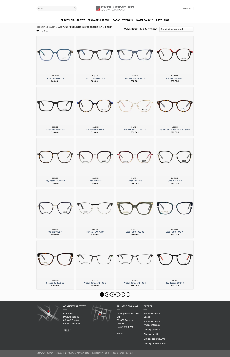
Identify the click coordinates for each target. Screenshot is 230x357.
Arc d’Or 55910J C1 (174, 78)
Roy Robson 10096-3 (55, 181)
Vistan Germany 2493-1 (135, 283)
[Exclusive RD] (115, 8)
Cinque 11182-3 (175, 181)
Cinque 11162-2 (95, 181)
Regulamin (60, 353)
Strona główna (46, 27)
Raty (159, 20)
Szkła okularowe (98, 20)
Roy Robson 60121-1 (175, 283)
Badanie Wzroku (123, 20)
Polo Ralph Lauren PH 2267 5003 (175, 130)
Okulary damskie (152, 329)
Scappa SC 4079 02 (55, 283)
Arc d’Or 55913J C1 (55, 78)
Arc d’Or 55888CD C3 (135, 78)
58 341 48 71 (73, 323)
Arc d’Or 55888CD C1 (95, 78)
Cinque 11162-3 (135, 181)
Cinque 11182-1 (55, 232)
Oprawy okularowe (72, 20)
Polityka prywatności (79, 353)
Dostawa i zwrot (45, 353)
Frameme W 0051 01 (95, 232)
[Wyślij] (74, 8)
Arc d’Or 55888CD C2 (55, 130)
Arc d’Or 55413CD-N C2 (135, 130)
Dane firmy (97, 353)
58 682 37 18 (126, 327)
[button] (186, 8)
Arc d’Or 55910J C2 (95, 130)
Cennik (108, 353)
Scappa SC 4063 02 (135, 232)
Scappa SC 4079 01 (175, 232)
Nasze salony (144, 20)
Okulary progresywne (154, 339)
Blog (167, 20)
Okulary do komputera (155, 343)
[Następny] (128, 294)
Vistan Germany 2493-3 (95, 283)
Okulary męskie (151, 334)
